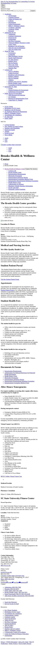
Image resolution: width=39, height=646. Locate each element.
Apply (6, 138)
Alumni (7, 131)
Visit (6, 140)
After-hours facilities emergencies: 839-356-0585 (19, 596)
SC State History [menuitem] (13, 59)
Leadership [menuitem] (11, 54)
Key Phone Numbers (11, 610)
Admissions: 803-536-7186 (13, 587)
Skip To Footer (11, 3)
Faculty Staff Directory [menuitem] (15, 58)
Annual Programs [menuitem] (13, 66)
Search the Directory (11, 602)
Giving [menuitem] (10, 88)
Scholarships (8, 635)
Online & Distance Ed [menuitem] (15, 19)
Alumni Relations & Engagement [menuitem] (18, 90)
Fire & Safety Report (25, 643)
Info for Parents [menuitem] (13, 63)
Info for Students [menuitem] (13, 78)
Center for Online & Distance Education (17, 634)
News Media (8, 135)
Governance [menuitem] (12, 53)
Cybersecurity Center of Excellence (15, 632)
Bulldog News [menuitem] (12, 61)
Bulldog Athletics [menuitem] (13, 76)
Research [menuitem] (11, 31)
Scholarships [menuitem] (12, 39)
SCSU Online (9, 106)
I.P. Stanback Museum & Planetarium (16, 111)
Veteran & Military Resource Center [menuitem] (19, 43)
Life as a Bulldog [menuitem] (13, 71)
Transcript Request (10, 618)
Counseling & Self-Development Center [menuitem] (20, 85)
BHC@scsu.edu (5, 565)
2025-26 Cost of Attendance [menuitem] (16, 48)
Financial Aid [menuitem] (12, 37)
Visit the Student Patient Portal (10, 279)
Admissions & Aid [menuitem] (10, 32)
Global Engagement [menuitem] (14, 24)
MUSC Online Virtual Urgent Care (11, 476)
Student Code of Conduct (12, 629)
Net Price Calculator (11, 622)
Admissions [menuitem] (11, 34)
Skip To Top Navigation (8, 1)
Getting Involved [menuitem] (13, 73)
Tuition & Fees (9, 620)
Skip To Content (20, 1)
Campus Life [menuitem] (8, 70)
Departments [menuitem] (12, 22)
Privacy (3, 642)
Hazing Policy (9, 627)
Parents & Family (10, 130)
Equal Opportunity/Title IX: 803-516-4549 (17, 594)
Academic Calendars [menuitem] (14, 27)
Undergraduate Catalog (11, 615)
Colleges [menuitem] (11, 21)
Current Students (10, 125)
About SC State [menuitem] (9, 51)
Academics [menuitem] (8, 14)
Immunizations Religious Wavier (14, 379)
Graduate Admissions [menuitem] (14, 36)
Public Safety (8, 118)
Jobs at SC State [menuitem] (13, 65)
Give (6, 141)
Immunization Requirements (13, 371)
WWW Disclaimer (11, 642)
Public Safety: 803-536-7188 (13, 590)
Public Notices (13, 643)
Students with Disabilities (12, 128)
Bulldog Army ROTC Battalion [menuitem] (17, 81)
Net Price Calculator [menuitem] (14, 41)
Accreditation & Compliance (13, 115)
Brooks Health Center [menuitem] (14, 83)
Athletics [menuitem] (11, 80)
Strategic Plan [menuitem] (12, 68)
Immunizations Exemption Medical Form (17, 383)
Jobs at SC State (23, 642)
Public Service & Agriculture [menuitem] (13, 93)
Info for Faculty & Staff (12, 604)
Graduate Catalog (10, 617)
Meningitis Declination (11, 378)
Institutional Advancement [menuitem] (16, 92)
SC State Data (9, 116)
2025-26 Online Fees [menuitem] (14, 49)
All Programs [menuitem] (12, 16)
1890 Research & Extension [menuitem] (16, 95)
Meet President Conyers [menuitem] (15, 56)
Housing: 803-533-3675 (12, 589)
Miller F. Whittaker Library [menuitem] (16, 26)
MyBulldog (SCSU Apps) (12, 108)
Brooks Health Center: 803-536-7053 (16, 592)
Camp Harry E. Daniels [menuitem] (15, 100)
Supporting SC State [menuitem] (11, 86)
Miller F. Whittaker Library (13, 113)
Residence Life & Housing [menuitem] (16, 46)
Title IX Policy (9, 625)
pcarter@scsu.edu (6, 572)
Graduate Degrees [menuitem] (13, 17)
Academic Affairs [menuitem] (13, 29)
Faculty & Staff (9, 133)
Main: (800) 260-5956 (7, 579)
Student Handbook (10, 624)
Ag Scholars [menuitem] (12, 97)
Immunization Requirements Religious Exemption (19, 381)
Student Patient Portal (7, 290)
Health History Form (11, 376)
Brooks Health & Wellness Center (15, 169)
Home (6, 164)
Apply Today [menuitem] (12, 44)
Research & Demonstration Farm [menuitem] (18, 98)
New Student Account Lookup (14, 126)
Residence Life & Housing (13, 110)
